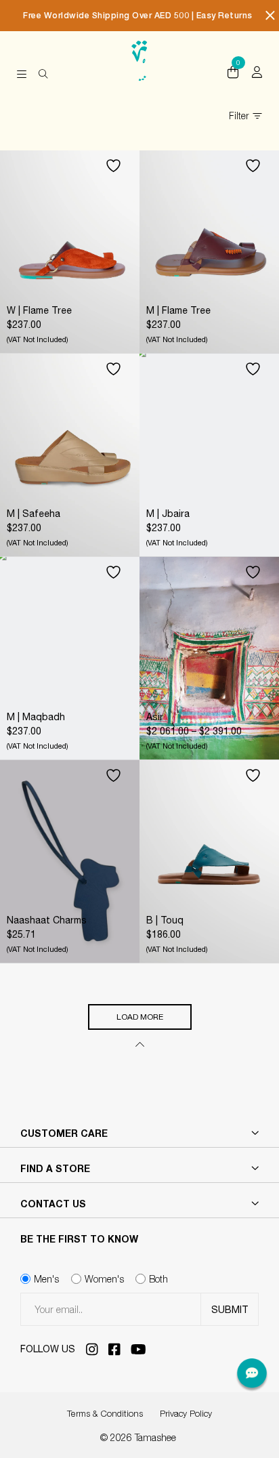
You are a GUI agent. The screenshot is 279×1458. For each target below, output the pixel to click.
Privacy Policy (186, 1413)
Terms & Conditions (105, 1413)
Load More (139, 1017)
